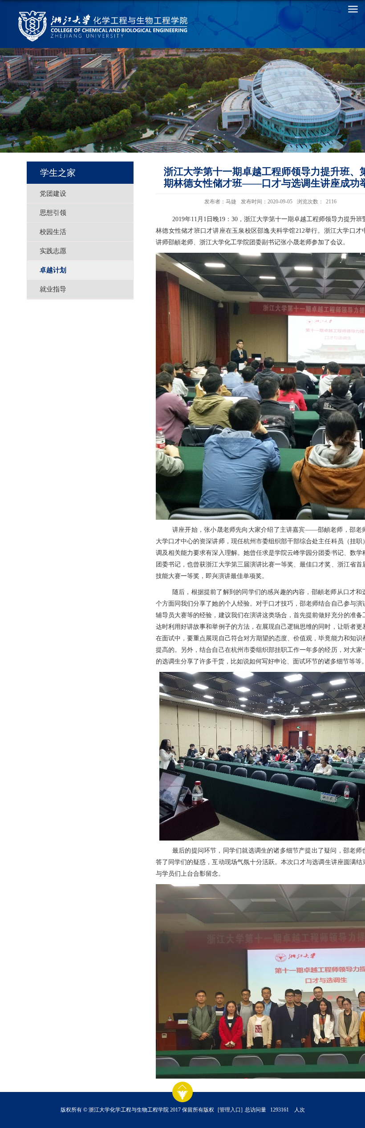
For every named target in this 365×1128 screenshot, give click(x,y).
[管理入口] (230, 1110)
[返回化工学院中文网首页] (65, 26)
